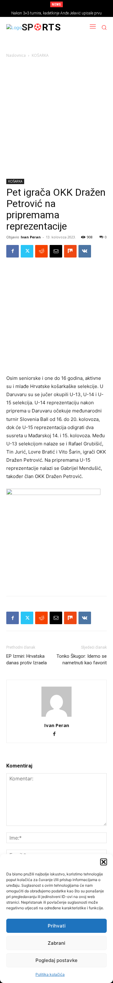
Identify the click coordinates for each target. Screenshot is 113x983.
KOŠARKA (40, 55)
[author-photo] (56, 716)
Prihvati (57, 926)
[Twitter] (27, 251)
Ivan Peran (31, 237)
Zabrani (56, 943)
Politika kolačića (50, 974)
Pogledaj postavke (56, 960)
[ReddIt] (41, 251)
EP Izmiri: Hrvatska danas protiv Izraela (26, 659)
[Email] (56, 251)
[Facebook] (12, 251)
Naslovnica (16, 55)
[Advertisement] (56, 119)
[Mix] (70, 251)
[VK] (84, 251)
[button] (103, 862)
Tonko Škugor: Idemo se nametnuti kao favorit (81, 659)
